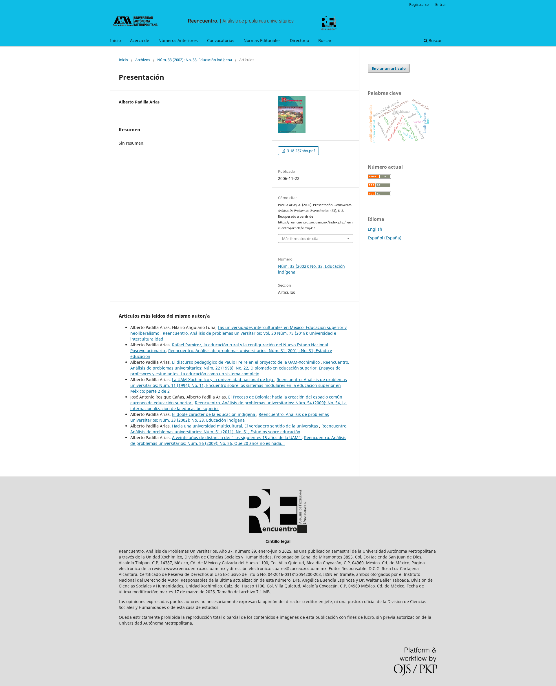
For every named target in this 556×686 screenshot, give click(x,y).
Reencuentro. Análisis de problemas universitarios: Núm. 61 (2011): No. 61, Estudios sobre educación (239, 428)
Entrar (440, 4)
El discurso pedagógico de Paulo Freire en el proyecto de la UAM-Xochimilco (246, 362)
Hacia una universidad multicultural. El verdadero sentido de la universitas (245, 426)
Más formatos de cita (300, 238)
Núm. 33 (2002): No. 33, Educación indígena (194, 59)
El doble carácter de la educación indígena (214, 414)
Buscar (325, 40)
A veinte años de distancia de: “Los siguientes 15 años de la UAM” (237, 437)
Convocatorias (220, 40)
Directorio (299, 40)
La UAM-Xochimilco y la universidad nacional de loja (223, 379)
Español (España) (384, 238)
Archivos (142, 59)
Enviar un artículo (389, 68)
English (375, 229)
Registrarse (419, 4)
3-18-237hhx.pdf (300, 150)
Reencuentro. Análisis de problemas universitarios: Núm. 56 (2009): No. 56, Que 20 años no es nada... (238, 440)
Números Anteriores (178, 40)
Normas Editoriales (262, 40)
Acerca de (139, 40)
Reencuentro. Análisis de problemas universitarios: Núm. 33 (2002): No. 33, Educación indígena (229, 417)
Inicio (115, 40)
